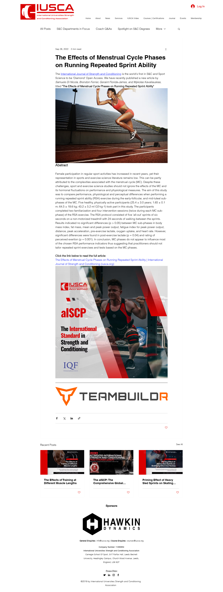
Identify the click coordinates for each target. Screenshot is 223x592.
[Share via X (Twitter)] (64, 418)
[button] (98, 18)
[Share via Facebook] (56, 418)
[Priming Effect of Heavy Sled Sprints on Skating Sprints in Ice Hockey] (161, 462)
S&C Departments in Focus (73, 29)
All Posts (45, 29)
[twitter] (104, 575)
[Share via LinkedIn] (71, 418)
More (159, 29)
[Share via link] (79, 418)
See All (179, 444)
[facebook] (118, 575)
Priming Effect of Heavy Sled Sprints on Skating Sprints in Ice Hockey (157, 481)
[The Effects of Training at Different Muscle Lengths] (62, 462)
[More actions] (166, 49)
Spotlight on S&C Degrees (134, 29)
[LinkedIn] (109, 575)
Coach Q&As (104, 29)
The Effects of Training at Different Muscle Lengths (60, 481)
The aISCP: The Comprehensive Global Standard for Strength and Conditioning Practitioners (110, 481)
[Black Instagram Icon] (113, 575)
